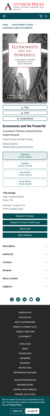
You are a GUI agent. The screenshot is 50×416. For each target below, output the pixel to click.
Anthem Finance (10, 143)
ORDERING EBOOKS (25, 385)
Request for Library (25, 216)
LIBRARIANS (25, 358)
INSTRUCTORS (25, 368)
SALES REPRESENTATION (25, 380)
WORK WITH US (25, 313)
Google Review (26, 119)
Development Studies (22, 25)
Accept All (32, 411)
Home (5, 25)
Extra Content (10, 278)
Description (9, 246)
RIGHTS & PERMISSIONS (25, 322)
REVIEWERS (25, 363)
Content (7, 262)
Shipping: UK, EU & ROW (25, 394)
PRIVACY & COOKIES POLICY (25, 327)
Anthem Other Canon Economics (18, 146)
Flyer (26, 107)
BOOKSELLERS (25, 353)
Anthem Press (16, 208)
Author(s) (8, 254)
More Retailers (25, 235)
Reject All (17, 411)
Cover (26, 113)
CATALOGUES (25, 344)
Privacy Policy (15, 405)
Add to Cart (25, 229)
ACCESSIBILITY (25, 336)
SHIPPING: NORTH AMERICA (25, 390)
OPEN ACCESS (25, 317)
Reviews (7, 270)
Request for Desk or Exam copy (25, 222)
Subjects (7, 286)
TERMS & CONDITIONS (25, 332)
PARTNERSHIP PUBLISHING (25, 373)
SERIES (25, 349)
